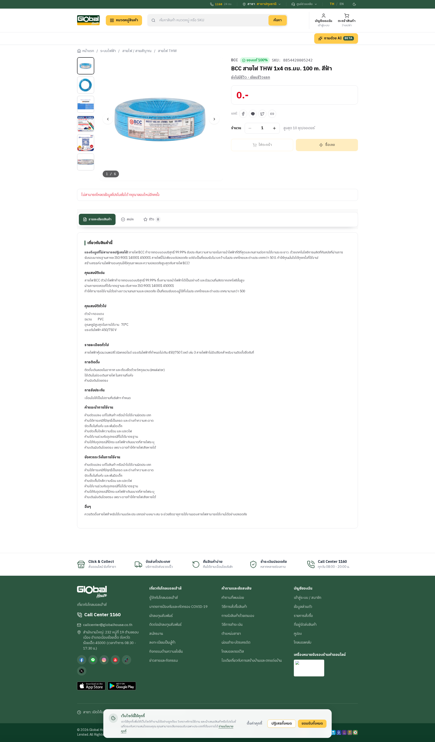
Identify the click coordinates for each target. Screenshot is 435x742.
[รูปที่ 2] (85, 85)
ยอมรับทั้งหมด (312, 723)
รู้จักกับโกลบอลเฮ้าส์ (163, 598)
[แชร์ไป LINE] (253, 114)
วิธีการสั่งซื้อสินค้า (234, 607)
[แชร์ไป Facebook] (243, 114)
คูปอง (298, 634)
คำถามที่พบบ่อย (233, 598)
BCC (234, 60)
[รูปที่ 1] (85, 65)
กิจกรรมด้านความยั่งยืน (166, 651)
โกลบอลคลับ (302, 642)
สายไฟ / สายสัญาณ (137, 51)
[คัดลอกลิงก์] (272, 114)
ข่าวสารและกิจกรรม (163, 661)
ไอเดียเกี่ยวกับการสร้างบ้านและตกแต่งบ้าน (252, 661)
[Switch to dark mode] (354, 4)
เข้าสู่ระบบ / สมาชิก (307, 598)
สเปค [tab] (130, 219)
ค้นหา (277, 20)
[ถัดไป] (214, 119)
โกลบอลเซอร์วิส (233, 651)
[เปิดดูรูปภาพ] (161, 119)
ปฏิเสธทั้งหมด (281, 723)
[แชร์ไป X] (262, 114)
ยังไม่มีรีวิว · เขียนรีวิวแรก (250, 77)
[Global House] (88, 20)
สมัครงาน (156, 634)
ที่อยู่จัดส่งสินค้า (305, 625)
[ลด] (250, 128)
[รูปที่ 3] (85, 104)
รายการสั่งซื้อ (303, 616)
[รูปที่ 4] (85, 123)
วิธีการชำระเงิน (232, 625)
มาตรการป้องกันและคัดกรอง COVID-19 (178, 607)
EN (342, 4)
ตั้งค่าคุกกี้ (254, 723)
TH (332, 4)
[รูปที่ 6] (85, 162)
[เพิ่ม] (274, 128)
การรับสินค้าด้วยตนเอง (238, 616)
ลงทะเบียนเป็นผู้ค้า (162, 642)
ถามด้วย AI (338, 38)
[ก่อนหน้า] (108, 119)
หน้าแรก (88, 51)
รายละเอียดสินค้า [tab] (100, 219)
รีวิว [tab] (154, 219)
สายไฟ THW (167, 51)
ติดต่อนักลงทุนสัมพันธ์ (165, 625)
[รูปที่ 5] (85, 142)
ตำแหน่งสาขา (231, 634)
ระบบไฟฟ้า (108, 51)
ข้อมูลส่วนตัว (303, 607)
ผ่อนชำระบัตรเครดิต (236, 642)
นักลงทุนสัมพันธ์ (161, 616)
